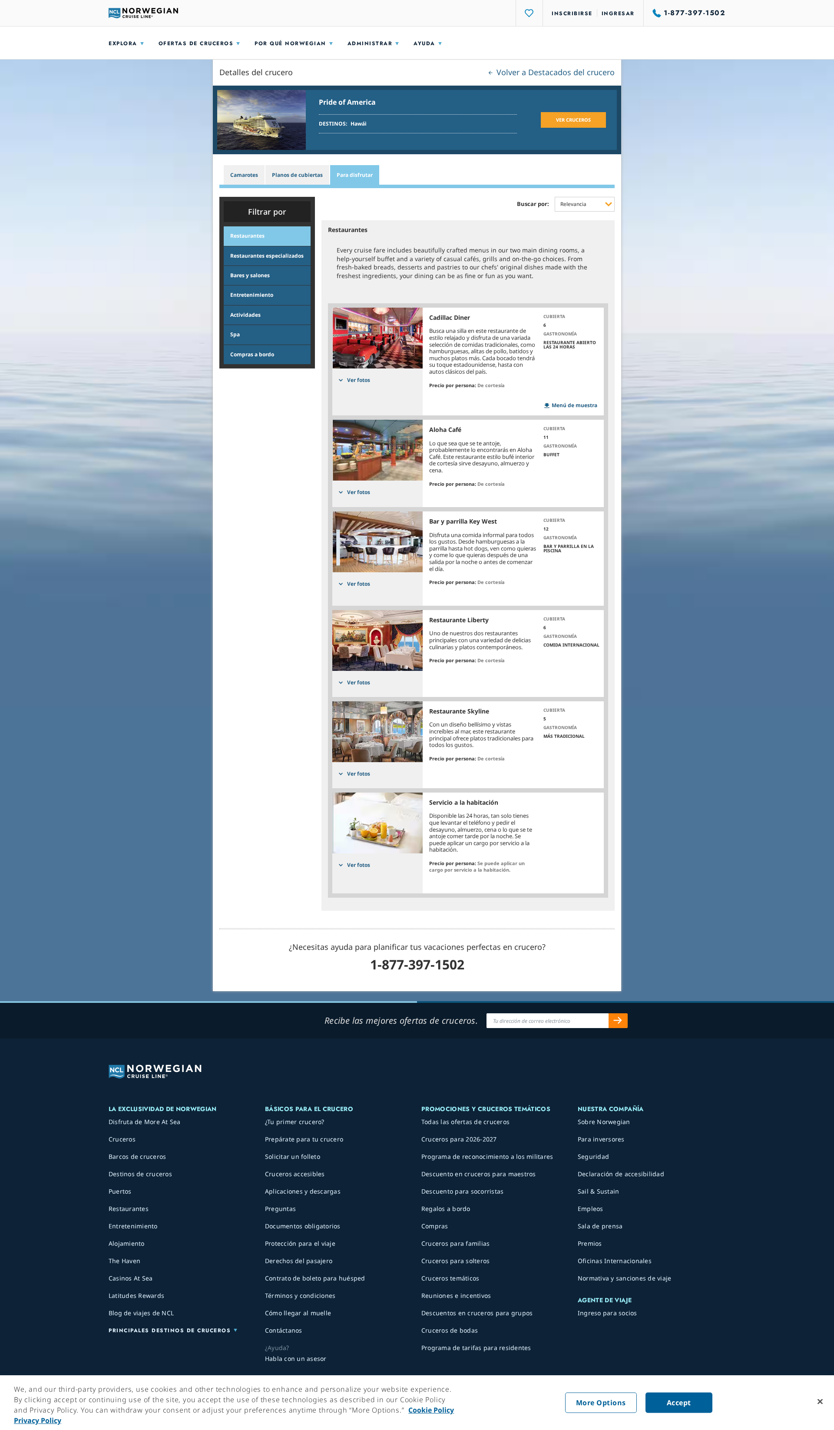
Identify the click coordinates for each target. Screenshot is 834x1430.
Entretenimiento (133, 1226)
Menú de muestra (574, 405)
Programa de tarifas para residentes (476, 1348)
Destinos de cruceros (140, 1174)
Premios (590, 1243)
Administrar (370, 43)
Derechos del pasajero (298, 1261)
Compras (434, 1226)
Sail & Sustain (598, 1191)
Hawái (359, 123)
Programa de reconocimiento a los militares (487, 1156)
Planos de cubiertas (297, 175)
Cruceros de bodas (449, 1330)
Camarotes (244, 175)
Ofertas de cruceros (196, 43)
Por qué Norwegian (290, 43)
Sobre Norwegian (604, 1122)
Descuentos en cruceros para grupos (477, 1313)
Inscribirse (572, 13)
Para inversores (601, 1139)
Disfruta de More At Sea (145, 1122)
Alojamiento (127, 1243)
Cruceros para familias (455, 1243)
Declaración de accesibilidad (621, 1174)
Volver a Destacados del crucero (554, 72)
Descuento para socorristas (462, 1191)
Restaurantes (129, 1208)
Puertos (120, 1191)
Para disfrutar (355, 175)
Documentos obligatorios (303, 1226)
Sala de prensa (600, 1226)
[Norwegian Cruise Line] (143, 13)
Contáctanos (283, 1330)
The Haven (124, 1261)
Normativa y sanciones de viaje (625, 1278)
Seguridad (593, 1156)
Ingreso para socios (607, 1313)
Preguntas (280, 1208)
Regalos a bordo (445, 1208)
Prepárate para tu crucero (304, 1139)
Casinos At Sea (131, 1278)
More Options (601, 1402)
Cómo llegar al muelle (298, 1313)
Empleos (590, 1208)
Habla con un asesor (296, 1358)
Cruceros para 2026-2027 (459, 1139)
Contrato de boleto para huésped (315, 1278)
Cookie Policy (431, 1410)
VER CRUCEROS (573, 119)
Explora (123, 43)
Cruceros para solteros (455, 1261)
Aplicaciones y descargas (303, 1191)
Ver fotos (358, 380)
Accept (679, 1402)
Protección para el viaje (300, 1243)
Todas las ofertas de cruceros (465, 1122)
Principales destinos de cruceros (170, 1330)
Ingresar (618, 13)
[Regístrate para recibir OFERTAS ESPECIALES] (618, 1020)
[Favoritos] (529, 13)
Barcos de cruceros (137, 1156)
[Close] (820, 1401)
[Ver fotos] (377, 338)
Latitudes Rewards (136, 1295)
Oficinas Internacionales (615, 1261)
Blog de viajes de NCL (141, 1313)
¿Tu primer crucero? (294, 1122)
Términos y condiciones (300, 1295)
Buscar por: (533, 204)
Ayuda (424, 43)
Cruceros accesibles (295, 1174)
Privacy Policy (37, 1420)
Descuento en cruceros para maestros (478, 1174)
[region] (417, 1402)
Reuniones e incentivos (456, 1295)
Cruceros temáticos (450, 1278)
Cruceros (122, 1139)
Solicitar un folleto (292, 1156)
